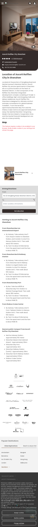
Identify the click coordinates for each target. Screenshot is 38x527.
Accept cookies (19, 513)
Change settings (19, 523)
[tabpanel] (19, 459)
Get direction (19, 211)
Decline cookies (19, 518)
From (4, 192)
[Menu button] (2, 3)
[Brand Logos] (11, 386)
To (3, 200)
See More (4, 467)
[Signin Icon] (35, 3)
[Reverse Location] (34, 200)
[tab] (10, 446)
